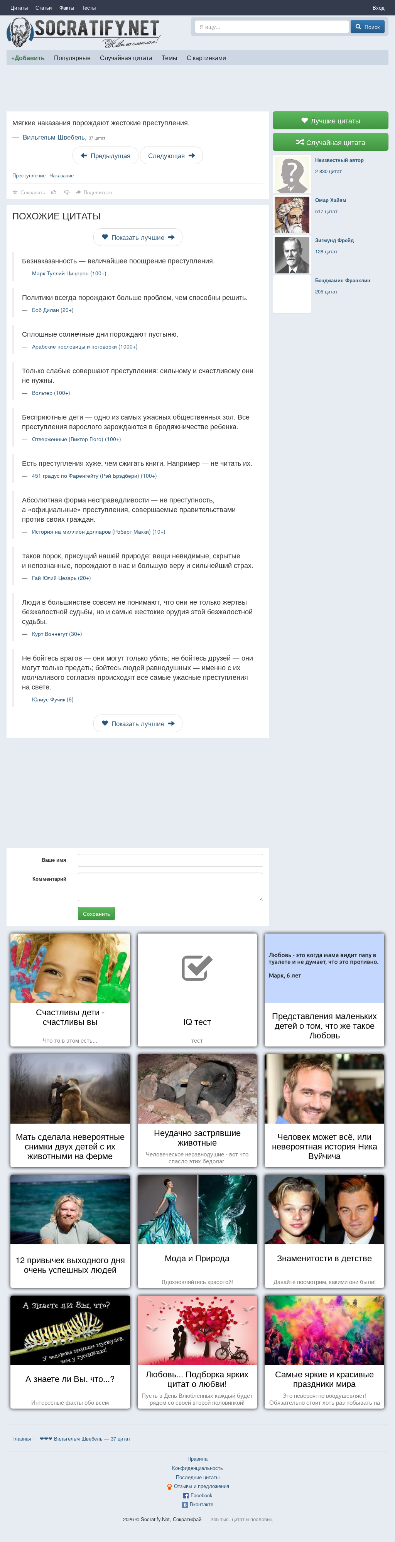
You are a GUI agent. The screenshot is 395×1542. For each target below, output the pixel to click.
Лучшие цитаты (334, 120)
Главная (21, 1438)
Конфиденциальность (197, 1467)
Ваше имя (54, 859)
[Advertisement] (197, 88)
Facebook (202, 1495)
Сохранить (96, 913)
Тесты (89, 7)
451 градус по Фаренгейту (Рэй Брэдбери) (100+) (94, 475)
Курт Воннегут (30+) (57, 633)
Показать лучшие (138, 237)
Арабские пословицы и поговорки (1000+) (85, 346)
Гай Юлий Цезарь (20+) (61, 577)
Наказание (61, 175)
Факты (66, 7)
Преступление (29, 175)
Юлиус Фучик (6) (53, 699)
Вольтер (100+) (51, 392)
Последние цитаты (197, 1477)
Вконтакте (201, 1504)
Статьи (43, 7)
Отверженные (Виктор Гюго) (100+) (76, 439)
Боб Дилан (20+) (53, 309)
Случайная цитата (126, 57)
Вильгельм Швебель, (64, 137)
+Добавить (28, 57)
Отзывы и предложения (201, 1486)
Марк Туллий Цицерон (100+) (69, 273)
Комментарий (49, 878)
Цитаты (19, 7)
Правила (197, 1458)
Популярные (72, 57)
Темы (169, 57)
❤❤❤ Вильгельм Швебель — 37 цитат (85, 1438)
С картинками (206, 57)
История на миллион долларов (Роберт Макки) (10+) (98, 531)
